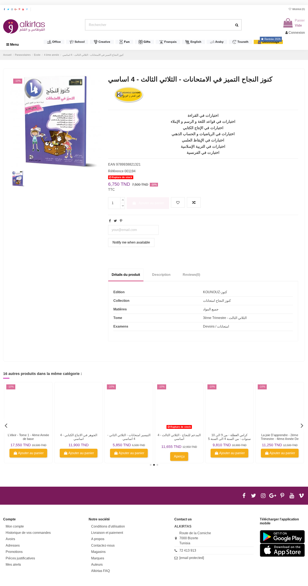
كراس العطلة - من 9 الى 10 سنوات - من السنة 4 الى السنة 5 (229, 437)
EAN (111, 164)
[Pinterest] (121, 221)
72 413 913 (187, 550)
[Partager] (110, 221)
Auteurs (97, 564)
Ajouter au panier (151, 203)
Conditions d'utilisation (108, 526)
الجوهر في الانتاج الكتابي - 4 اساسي (78, 437)
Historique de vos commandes (28, 532)
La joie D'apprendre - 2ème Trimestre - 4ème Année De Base (280, 438)
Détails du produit (126, 274)
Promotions (14, 552)
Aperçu (179, 456)
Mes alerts (13, 564)
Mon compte (15, 526)
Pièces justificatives (20, 558)
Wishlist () (298, 9)
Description (161, 274)
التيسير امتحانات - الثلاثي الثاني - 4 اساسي (128, 437)
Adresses (13, 545)
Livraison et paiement (107, 532)
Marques (97, 558)
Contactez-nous (103, 545)
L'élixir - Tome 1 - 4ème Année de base (28, 437)
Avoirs (10, 539)
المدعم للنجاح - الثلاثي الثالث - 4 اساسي (179, 437)
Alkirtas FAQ (100, 571)
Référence (116, 171)
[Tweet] (115, 221)
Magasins (98, 552)
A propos (97, 539)
